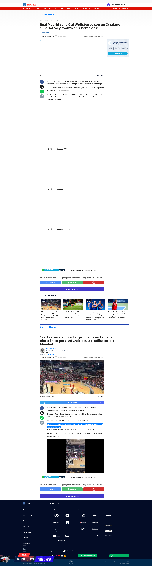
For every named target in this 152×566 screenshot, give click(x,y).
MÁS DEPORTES (98, 8)
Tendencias (27, 532)
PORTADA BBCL (27, 8)
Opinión (25, 538)
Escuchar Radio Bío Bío (119, 8)
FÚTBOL (37, 8)
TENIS (62, 8)
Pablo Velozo (52, 355)
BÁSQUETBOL (46, 8)
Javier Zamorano (51, 348)
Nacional (26, 510)
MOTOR (69, 8)
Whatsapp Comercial (89, 555)
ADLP (76, 8)
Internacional (27, 515)
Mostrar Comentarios (72, 289)
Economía (26, 521)
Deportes (26, 526)
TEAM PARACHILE (86, 8)
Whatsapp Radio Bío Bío (120, 556)
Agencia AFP (46, 32)
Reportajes (26, 543)
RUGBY (55, 8)
